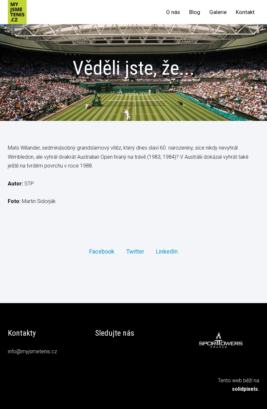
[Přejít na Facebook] (100, 352)
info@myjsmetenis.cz (32, 351)
